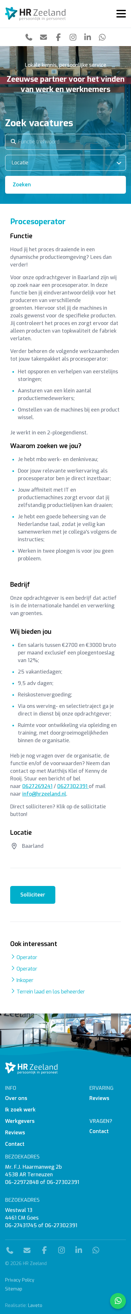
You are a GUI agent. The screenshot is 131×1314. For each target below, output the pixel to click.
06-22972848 (22, 1182)
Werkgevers (20, 1121)
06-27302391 (63, 1182)
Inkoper (25, 980)
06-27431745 (21, 1225)
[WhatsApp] (102, 37)
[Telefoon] (29, 37)
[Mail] (43, 37)
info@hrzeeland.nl (44, 794)
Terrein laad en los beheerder (51, 991)
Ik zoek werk (20, 1109)
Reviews (15, 1132)
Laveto (35, 1306)
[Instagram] (73, 37)
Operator (27, 957)
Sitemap (13, 1289)
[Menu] (119, 14)
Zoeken (22, 184)
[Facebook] (58, 37)
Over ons (16, 1098)
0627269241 (37, 786)
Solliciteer (32, 894)
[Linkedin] (87, 37)
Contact (14, 1144)
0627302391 (73, 786)
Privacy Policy (19, 1280)
